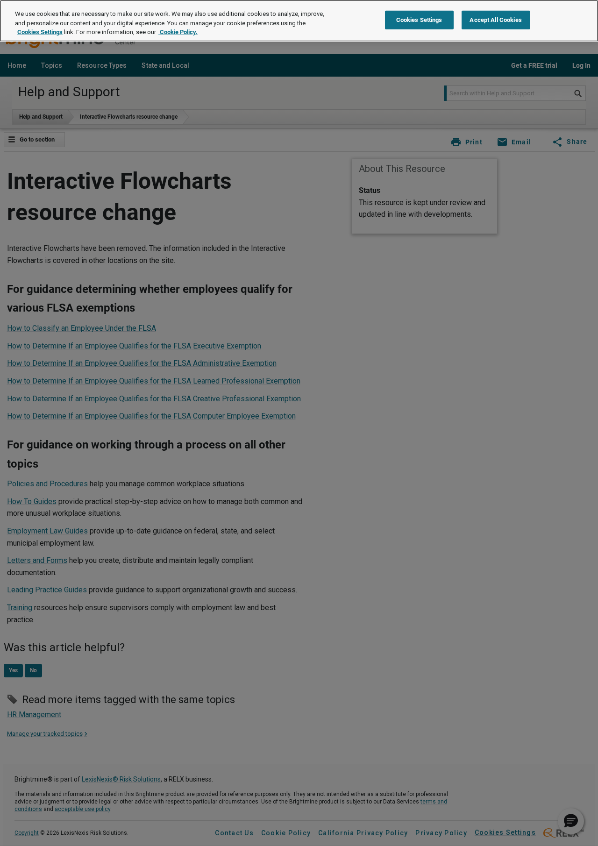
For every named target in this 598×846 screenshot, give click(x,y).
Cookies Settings (40, 32)
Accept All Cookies (495, 19)
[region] (299, 21)
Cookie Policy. (178, 32)
